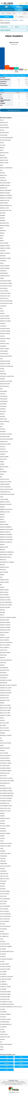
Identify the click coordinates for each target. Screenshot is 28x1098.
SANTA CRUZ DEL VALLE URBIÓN (7, 780)
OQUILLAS (2, 587)
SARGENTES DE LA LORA (5, 810)
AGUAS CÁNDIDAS (4, 125)
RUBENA (2, 745)
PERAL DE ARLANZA (4, 632)
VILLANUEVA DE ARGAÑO (5, 991)
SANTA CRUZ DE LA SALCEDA (6, 778)
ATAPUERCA (2, 177)
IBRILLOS (2, 469)
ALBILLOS (2, 130)
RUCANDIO (2, 750)
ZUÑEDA (2, 1049)
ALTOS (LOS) (2, 145)
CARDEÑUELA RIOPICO (5, 275)
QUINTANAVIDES (3, 682)
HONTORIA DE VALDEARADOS (6, 439)
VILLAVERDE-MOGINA (4, 1021)
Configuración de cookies (21, 1082)
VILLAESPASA (3, 949)
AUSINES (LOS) (3, 180)
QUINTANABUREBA (4, 667)
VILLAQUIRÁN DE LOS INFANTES (7, 1004)
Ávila (7, 1057)
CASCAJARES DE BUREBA (5, 280)
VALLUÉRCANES (3, 928)
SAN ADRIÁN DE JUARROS (5, 763)
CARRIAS (2, 278)
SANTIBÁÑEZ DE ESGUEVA (5, 800)
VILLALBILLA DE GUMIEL (5, 969)
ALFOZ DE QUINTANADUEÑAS (6, 137)
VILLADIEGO (2, 941)
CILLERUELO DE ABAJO (5, 328)
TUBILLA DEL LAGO (4, 876)
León (7, 1060)
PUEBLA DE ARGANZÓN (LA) (6, 660)
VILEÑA (1, 939)
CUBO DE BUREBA (4, 351)
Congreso (6, 16)
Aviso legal (22, 1081)
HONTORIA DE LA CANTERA (6, 434)
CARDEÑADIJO (3, 270)
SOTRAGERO (2, 828)
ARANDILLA (2, 155)
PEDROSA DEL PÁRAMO (5, 622)
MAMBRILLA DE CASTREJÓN (6, 509)
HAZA (1, 426)
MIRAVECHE (2, 549)
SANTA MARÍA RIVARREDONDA (6, 795)
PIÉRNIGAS (2, 635)
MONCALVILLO (3, 559)
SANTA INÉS (2, 785)
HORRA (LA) (2, 446)
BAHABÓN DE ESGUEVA (5, 185)
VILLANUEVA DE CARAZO (5, 994)
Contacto (4, 1081)
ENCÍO (1, 358)
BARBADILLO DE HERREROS (6, 195)
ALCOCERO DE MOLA (4, 132)
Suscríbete (21, 3)
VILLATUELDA (3, 1016)
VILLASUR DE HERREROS (5, 1014)
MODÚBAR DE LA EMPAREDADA (7, 552)
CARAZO (2, 263)
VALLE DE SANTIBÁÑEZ (5, 906)
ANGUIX (1, 150)
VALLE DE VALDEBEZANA (5, 913)
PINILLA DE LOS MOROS (5, 645)
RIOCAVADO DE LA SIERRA (5, 735)
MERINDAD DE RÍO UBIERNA (6, 534)
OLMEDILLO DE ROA (4, 579)
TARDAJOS (2, 838)
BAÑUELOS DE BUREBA (5, 192)
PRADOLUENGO (3, 655)
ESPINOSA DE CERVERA (5, 361)
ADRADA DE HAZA (4, 122)
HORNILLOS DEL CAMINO (5, 444)
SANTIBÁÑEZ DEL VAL (4, 803)
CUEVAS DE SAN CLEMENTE (6, 356)
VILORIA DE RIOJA (4, 1034)
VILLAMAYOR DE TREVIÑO (5, 979)
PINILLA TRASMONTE (4, 647)
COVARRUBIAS (3, 346)
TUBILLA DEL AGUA (4, 873)
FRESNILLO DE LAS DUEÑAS (6, 381)
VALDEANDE (2, 883)
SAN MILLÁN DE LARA (4, 773)
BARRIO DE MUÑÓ (4, 203)
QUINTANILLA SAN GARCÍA (5, 692)
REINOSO (2, 717)
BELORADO (2, 218)
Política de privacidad (5, 1082)
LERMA (1, 496)
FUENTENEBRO (3, 403)
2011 (25, 13)
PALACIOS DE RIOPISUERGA (6, 602)
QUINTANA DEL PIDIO (4, 670)
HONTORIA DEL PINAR (5, 436)
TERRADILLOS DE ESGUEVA (6, 843)
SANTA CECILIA (3, 775)
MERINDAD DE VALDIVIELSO (6, 542)
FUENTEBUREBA (3, 391)
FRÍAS (1, 388)
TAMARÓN (2, 836)
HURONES (2, 464)
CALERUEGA (2, 250)
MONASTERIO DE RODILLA (5, 557)
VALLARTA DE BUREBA (5, 891)
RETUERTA (2, 720)
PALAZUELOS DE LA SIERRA (6, 604)
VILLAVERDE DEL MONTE (5, 1019)
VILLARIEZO (2, 1009)
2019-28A (8, 13)
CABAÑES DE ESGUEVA (5, 245)
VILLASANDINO (3, 1011)
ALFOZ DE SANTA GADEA (5, 140)
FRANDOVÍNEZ (3, 373)
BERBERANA (2, 220)
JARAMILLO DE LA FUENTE (5, 481)
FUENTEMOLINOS (4, 401)
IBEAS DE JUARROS (4, 466)
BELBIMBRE (2, 215)
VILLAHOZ (2, 961)
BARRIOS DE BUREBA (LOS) (6, 205)
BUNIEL (1, 238)
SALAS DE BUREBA (4, 753)
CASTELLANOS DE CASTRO (6, 285)
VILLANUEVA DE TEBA (4, 999)
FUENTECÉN (2, 393)
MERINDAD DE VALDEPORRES (6, 539)
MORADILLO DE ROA (4, 567)
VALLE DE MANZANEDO (5, 898)
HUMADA (2, 461)
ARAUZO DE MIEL (3, 157)
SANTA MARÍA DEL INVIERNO (6, 790)
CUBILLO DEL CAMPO (4, 348)
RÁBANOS (2, 702)
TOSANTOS (2, 868)
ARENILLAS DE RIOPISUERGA (6, 167)
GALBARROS (2, 409)
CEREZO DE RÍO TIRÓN (5, 318)
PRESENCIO (2, 657)
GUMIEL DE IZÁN (3, 419)
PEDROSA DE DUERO (4, 620)
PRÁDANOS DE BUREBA (5, 652)
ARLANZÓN (2, 172)
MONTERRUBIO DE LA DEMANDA (7, 562)
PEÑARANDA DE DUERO (5, 630)
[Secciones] (2, 3)
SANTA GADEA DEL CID (5, 783)
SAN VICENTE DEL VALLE (5, 808)
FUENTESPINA (3, 406)
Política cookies (13, 1082)
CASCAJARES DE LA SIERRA (6, 283)
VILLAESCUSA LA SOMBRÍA (6, 946)
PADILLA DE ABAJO (4, 592)
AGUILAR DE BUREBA (4, 127)
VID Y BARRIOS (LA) (4, 936)
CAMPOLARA (3, 255)
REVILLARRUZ (3, 725)
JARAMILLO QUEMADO (5, 484)
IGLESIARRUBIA (3, 471)
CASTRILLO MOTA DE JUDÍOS (6, 303)
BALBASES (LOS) (3, 187)
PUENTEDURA (3, 662)
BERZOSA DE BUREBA (4, 225)
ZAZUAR (1, 1047)
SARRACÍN (2, 813)
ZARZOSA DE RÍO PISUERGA (6, 1044)
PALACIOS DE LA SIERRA (5, 599)
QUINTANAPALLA (3, 677)
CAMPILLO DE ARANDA (5, 253)
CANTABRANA (3, 260)
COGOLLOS (2, 336)
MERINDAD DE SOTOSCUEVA (6, 537)
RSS (21, 1084)
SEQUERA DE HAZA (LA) (5, 818)
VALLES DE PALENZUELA (5, 926)
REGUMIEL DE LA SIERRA (5, 715)
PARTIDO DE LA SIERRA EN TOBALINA (8, 617)
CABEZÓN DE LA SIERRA (5, 248)
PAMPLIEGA (2, 609)
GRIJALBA (2, 414)
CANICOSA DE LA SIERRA (5, 258)
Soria (7, 1066)
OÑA (1, 584)
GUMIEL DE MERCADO (4, 421)
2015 (19, 13)
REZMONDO (2, 733)
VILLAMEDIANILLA (4, 984)
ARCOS (1, 165)
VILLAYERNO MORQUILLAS (5, 1024)
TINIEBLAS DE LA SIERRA (5, 846)
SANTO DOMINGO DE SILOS (6, 805)
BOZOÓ (1, 228)
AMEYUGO (2, 147)
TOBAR (1, 848)
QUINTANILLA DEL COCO (5, 690)
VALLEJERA (2, 923)
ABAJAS (2, 120)
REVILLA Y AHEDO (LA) (5, 730)
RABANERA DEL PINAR (5, 700)
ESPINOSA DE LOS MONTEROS (6, 366)
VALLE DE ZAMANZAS (4, 921)
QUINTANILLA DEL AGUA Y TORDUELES (8, 685)
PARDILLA (2, 614)
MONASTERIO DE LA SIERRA (6, 554)
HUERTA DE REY (3, 459)
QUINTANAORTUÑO (4, 675)
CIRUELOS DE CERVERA (5, 333)
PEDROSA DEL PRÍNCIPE (5, 625)
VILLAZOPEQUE (3, 1026)
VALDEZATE (2, 886)
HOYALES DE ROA (4, 451)
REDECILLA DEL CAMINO (5, 710)
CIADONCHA (2, 323)
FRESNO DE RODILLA (4, 386)
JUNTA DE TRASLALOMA (5, 486)
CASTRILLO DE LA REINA (5, 293)
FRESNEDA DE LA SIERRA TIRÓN (7, 376)
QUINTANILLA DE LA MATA (5, 687)
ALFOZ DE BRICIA (3, 135)
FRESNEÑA (2, 378)
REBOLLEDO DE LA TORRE (5, 707)
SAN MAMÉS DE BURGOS (5, 768)
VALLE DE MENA (3, 901)
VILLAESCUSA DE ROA (4, 944)
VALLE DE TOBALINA (4, 911)
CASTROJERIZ (3, 306)
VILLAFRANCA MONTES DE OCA (7, 951)
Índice (18, 1084)
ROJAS (1, 740)
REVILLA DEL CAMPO (4, 723)
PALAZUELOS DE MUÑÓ (5, 607)
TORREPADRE (3, 861)
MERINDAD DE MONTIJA (5, 532)
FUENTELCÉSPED (3, 396)
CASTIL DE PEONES (4, 290)
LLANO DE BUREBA (4, 499)
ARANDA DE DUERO (4, 152)
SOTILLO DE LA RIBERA (5, 825)
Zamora (7, 1069)
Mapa (25, 9)
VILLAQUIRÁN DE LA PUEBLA (6, 1001)
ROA (1, 738)
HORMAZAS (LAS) (4, 441)
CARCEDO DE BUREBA (4, 265)
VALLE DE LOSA (3, 896)
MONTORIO (2, 564)
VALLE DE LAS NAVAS (4, 893)
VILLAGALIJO (3, 956)
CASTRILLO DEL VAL (4, 298)
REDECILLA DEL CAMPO (5, 712)
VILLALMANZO (3, 974)
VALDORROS (2, 888)
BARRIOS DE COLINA (4, 208)
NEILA (1, 577)
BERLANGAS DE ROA (4, 223)
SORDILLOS (2, 823)
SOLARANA (2, 820)
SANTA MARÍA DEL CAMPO (5, 788)
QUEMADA (2, 665)
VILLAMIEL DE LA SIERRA (5, 986)
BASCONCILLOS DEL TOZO (5, 210)
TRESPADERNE (3, 871)
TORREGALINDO (3, 856)
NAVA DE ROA (3, 569)
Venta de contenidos (11, 1081)
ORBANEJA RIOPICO (4, 589)
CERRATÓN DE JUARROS (5, 321)
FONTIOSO (2, 371)
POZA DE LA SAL (3, 650)
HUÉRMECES (2, 454)
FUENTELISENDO (3, 398)
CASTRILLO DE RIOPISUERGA (6, 301)
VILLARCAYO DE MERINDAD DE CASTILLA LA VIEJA (11, 1006)
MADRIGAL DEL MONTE (5, 501)
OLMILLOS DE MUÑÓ (4, 582)
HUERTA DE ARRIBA (4, 456)
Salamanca (6, 1063)
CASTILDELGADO (3, 288)
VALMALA (2, 931)
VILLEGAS (2, 1029)
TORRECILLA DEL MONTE (5, 853)
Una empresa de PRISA (13, 1089)
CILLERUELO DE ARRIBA (5, 331)
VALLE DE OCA (3, 903)
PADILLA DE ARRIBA (4, 594)
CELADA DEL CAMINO (4, 316)
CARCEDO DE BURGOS (5, 268)
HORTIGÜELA (3, 449)
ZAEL (1, 1042)
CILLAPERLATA (3, 326)
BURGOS (2, 240)
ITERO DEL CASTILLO (4, 479)
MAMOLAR (2, 514)
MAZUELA (2, 519)
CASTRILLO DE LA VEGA (5, 295)
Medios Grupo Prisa (13, 1092)
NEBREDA (2, 574)
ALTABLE (2, 142)
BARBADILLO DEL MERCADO (6, 198)
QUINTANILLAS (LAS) (4, 695)
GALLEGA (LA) (3, 411)
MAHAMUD (2, 506)
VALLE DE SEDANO (4, 908)
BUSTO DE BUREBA (4, 243)
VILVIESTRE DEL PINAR (5, 1036)
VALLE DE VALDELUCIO (5, 918)
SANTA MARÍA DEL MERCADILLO (7, 793)
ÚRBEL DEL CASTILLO (4, 878)
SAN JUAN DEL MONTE (5, 765)
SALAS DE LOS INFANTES (5, 755)
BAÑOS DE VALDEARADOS (5, 190)
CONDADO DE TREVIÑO (5, 338)
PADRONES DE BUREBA (5, 597)
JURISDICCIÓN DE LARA (5, 491)
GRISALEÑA (2, 416)
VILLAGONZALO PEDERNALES (6, 959)
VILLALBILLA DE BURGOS (5, 966)
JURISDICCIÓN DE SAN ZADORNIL (7, 494)
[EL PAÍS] (8, 3)
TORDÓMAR (2, 851)
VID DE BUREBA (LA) (4, 934)
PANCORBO (2, 612)
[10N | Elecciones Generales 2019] (14, 7)
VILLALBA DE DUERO (4, 964)
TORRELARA (2, 858)
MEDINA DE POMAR (4, 524)
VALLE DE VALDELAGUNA (5, 916)
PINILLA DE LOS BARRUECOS (6, 642)
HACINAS (2, 424)
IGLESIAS (2, 474)
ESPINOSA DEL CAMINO (5, 363)
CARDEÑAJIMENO (4, 273)
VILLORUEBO (2, 1031)
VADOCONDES (3, 881)
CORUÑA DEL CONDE (4, 343)
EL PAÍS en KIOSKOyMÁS (12, 1084)
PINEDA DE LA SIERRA (4, 637)
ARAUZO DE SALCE (4, 160)
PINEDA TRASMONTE (4, 640)
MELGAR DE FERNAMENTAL (6, 527)
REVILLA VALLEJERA (4, 728)
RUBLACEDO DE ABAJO (5, 748)
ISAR (1, 476)
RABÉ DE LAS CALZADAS (5, 705)
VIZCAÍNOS (2, 1039)
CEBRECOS (2, 313)
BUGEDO (2, 235)
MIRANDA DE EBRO (4, 547)
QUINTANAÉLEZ (3, 672)
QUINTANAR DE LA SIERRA (5, 680)
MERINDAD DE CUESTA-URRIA (6, 529)
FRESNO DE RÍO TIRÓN (5, 383)
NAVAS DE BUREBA (4, 572)
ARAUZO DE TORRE (4, 162)
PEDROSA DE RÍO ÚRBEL (5, 627)
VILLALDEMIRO (3, 971)
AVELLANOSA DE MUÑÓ (5, 182)
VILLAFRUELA (3, 954)
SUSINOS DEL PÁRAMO (5, 833)
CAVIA (1, 308)
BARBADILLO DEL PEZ (4, 200)
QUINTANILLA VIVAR (4, 697)
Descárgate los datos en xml (14, 110)
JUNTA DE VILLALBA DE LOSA (6, 489)
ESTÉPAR (2, 368)
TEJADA (2, 841)
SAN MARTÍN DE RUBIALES (5, 770)
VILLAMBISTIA (3, 981)
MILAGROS (2, 544)
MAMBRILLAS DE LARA (5, 512)
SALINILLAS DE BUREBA (5, 760)
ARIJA (1, 170)
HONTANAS (2, 429)
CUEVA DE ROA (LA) (4, 353)
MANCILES (2, 517)
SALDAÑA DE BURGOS (5, 758)
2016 (14, 13)
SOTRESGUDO (3, 831)
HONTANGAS (3, 431)
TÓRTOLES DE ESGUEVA (5, 866)
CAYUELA (2, 311)
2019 (3, 13)
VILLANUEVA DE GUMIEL (5, 996)
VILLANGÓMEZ (3, 989)
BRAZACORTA (3, 230)
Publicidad (17, 1081)
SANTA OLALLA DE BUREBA (6, 798)
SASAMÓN (2, 815)
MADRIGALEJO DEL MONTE (6, 504)
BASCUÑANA (3, 213)
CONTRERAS (2, 341)
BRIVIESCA (2, 233)
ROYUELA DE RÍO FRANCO (5, 743)
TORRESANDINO (3, 863)
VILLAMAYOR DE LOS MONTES (6, 976)
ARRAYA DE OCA (3, 175)
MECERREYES (3, 522)
